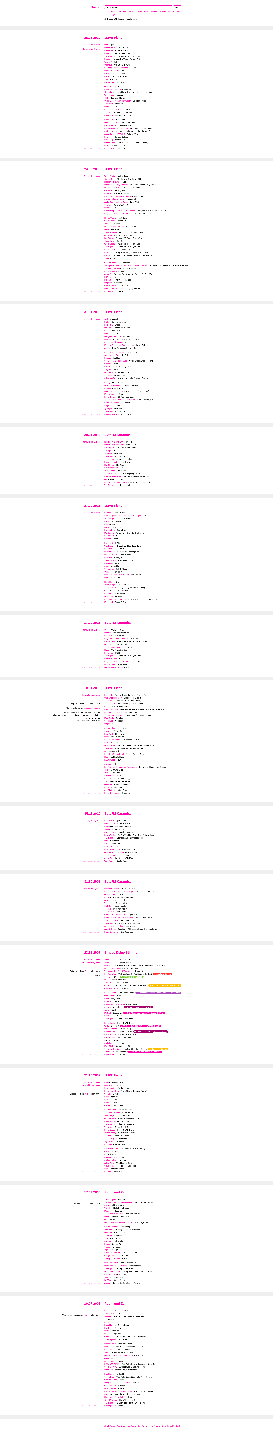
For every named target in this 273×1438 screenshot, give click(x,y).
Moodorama (109, 1350)
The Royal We (110, 588)
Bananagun (109, 53)
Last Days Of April (112, 849)
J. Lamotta (108, 104)
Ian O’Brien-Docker (112, 1271)
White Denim (109, 176)
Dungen (107, 633)
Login (113, 15)
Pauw (106, 566)
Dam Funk (108, 734)
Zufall (106, 15)
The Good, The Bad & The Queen (118, 971)
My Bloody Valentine (113, 89)
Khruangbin (109, 115)
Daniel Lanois (110, 1325)
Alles (106, 12)
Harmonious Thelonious (114, 288)
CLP (106, 926)
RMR (106, 146)
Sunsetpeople (110, 1406)
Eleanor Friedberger (112, 476)
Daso (106, 1217)
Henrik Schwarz (111, 1263)
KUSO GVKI (109, 68)
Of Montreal (109, 900)
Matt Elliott (108, 1046)
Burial (106, 998)
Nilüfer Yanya (110, 218)
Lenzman (108, 227)
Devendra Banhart (112, 968)
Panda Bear (109, 1055)
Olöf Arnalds (109, 996)
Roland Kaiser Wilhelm (114, 199)
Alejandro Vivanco (112, 1113)
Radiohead (109, 1043)
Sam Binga (109, 516)
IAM (106, 1100)
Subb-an (108, 731)
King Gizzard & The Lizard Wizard (118, 214)
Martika (107, 1311)
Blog (169, 12)
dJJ (105, 591)
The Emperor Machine (113, 1214)
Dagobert (108, 283)
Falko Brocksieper (112, 793)
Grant (106, 630)
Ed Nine (107, 277)
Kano (124, 915)
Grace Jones (109, 894)
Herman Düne (110, 965)
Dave (106, 229)
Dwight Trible (109, 1355)
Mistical (107, 1013)
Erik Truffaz (109, 367)
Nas (106, 757)
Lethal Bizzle (109, 1023)
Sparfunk (108, 1253)
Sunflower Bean (111, 414)
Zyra (118, 355)
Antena (107, 1283)
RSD (106, 980)
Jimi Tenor (108, 1230)
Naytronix (108, 527)
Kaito (106, 1205)
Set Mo (107, 361)
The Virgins (109, 903)
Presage (107, 764)
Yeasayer (108, 977)
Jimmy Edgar (109, 585)
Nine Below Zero (111, 555)
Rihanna (107, 388)
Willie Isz (108, 743)
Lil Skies (107, 188)
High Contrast (110, 1361)
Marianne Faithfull (112, 889)
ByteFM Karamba (151, 12)
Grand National (110, 1400)
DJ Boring (108, 140)
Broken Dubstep (111, 1160)
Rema (106, 107)
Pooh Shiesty (125, 101)
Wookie (107, 364)
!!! (105, 1040)
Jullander (108, 1316)
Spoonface (126, 1383)
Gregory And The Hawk (114, 852)
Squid (106, 79)
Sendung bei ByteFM (91, 442)
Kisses (107, 706)
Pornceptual (125, 68)
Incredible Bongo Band (114, 754)
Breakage (108, 1016)
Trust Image (109, 518)
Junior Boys (109, 1115)
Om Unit (107, 328)
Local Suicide (126, 196)
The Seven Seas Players (124, 892)
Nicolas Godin (110, 664)
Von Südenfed (110, 993)
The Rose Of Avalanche (114, 647)
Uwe (87, 1204)
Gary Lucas (128, 1391)
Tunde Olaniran (119, 926)
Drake (106, 322)
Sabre (106, 258)
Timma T (108, 62)
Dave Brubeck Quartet (113, 667)
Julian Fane (109, 1163)
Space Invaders (111, 776)
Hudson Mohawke (112, 182)
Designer (108, 336)
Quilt (106, 319)
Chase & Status (111, 915)
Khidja (107, 255)
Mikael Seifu (109, 378)
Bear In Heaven (111, 709)
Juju (106, 1250)
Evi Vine (107, 593)
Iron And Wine (110, 974)
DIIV (106, 391)
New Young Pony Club (113, 1397)
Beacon (107, 358)
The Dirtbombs (110, 459)
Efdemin (107, 1001)
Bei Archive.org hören (91, 695)
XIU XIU (107, 1208)
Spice (106, 1394)
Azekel (107, 348)
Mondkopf (108, 602)
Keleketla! (108, 50)
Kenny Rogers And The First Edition (119, 211)
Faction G (108, 695)
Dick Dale (108, 280)
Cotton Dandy (110, 1133)
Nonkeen (108, 339)
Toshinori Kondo (111, 960)
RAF (115, 1383)
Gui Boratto (109, 985)
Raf (116, 1256)
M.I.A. (106, 897)
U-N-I (106, 737)
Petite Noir (108, 543)
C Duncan (108, 190)
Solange (107, 205)
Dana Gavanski (110, 122)
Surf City (108, 906)
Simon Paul (109, 1377)
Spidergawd (109, 448)
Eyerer (107, 1227)
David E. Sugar (110, 832)
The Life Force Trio (126, 1355)
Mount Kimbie (110, 778)
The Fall (107, 909)
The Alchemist (125, 128)
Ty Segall (108, 408)
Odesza (107, 355)
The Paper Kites (111, 485)
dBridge (107, 1358)
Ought (107, 644)
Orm (106, 1220)
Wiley (106, 1026)
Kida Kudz (108, 109)
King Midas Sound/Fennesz (116, 638)
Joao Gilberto (110, 929)
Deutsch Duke (121, 361)
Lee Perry (108, 767)
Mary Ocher (109, 394)
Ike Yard (107, 1280)
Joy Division (109, 1141)
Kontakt (176, 12)
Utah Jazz (108, 698)
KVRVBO (121, 134)
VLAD (106, 1238)
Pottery (107, 73)
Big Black (108, 1144)
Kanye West (109, 760)
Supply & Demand (112, 1258)
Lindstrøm (108, 1266)
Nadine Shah (109, 48)
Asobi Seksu (109, 912)
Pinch (106, 137)
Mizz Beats (109, 718)
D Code (117, 1253)
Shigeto (107, 369)
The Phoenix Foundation (114, 855)
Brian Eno (108, 1004)
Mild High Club (110, 659)
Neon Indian (109, 823)
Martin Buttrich (110, 1274)
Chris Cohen (109, 241)
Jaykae (121, 109)
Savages (108, 450)
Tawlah (130, 917)
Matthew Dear (110, 1037)
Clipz (106, 1386)
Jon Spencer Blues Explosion (116, 265)
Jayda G (107, 274)
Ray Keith (108, 1370)
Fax (105, 1154)
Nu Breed (124, 202)
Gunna (119, 188)
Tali (114, 1386)
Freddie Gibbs (110, 128)
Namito (115, 1227)
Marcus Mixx (109, 641)
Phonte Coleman (126, 1222)
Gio (105, 479)
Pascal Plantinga (111, 1391)
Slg (105, 1319)
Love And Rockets (112, 385)
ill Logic (107, 1256)
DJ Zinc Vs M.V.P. (111, 1364)
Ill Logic (107, 1383)
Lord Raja (108, 325)
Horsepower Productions (126, 767)
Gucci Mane (109, 101)
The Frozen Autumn (112, 474)
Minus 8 (107, 1347)
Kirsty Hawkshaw (111, 1091)
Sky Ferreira (118, 391)
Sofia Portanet (110, 82)
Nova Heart (109, 582)
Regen (107, 724)
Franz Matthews (111, 196)
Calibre (107, 1105)
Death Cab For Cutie (126, 400)
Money (107, 382)
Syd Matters (109, 790)
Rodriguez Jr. (110, 131)
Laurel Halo (109, 291)
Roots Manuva (128, 345)
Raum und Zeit (115, 1192)
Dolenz (107, 185)
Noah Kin (108, 578)
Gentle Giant (109, 179)
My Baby (108, 552)
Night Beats (109, 465)
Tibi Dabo (108, 92)
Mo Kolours (109, 533)
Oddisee (107, 572)
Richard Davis (110, 1344)
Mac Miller (108, 575)
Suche (95, 7)
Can (106, 45)
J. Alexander (109, 704)
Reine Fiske (122, 599)
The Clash (108, 1127)
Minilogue (108, 1211)
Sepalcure (108, 721)
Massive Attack (110, 345)
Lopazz (107, 1334)
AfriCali (107, 112)
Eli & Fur (108, 252)
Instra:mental (109, 1088)
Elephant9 (108, 599)
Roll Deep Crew (111, 1029)
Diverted (107, 1241)
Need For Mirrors (111, 71)
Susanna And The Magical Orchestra (120, 1202)
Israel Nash (109, 596)
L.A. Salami (109, 148)
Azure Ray (108, 787)
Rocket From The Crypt (114, 442)
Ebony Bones (110, 397)
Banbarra (108, 59)
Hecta (106, 650)
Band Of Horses (111, 1032)
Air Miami (108, 1136)
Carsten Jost (109, 1337)
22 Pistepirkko (110, 1339)
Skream (107, 513)
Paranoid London (111, 403)
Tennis (107, 1277)
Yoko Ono (108, 400)
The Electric (109, 701)
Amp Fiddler (109, 983)
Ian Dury (108, 892)
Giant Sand (109, 784)
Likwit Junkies (110, 1388)
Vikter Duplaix (110, 1199)
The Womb (109, 569)
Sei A (106, 844)
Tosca (106, 1352)
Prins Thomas (110, 1121)
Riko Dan (118, 342)
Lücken (108, 1429)
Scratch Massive (111, 1149)
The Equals (109, 56)
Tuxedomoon (109, 471)
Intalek (107, 740)
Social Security (110, 1367)
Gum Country (110, 86)
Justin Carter (109, 202)
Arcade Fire (109, 1052)
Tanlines (107, 829)
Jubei (106, 224)
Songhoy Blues (110, 560)
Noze (106, 1331)
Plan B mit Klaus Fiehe (132, 12)
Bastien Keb (109, 530)
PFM (106, 331)
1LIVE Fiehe (115, 12)
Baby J (107, 917)
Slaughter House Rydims (115, 712)
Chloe (106, 1010)
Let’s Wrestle (109, 745)
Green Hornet (110, 263)
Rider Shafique (134, 516)
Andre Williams (140, 265)
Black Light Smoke (112, 250)
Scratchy (108, 1235)
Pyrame (107, 193)
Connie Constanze (112, 286)
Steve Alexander (111, 1166)
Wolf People (109, 861)
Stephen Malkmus (112, 268)
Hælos (107, 333)
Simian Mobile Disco (113, 1049)
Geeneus (108, 65)
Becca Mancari (110, 125)
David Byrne (120, 1004)
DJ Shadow (109, 1222)
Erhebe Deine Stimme (120, 952)
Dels (106, 751)
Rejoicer (107, 208)
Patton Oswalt (110, 1034)
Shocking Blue (110, 549)
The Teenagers (110, 1139)
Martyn (107, 521)
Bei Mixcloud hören (92, 45)
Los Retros (109, 238)
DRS (119, 227)
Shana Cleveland (111, 232)
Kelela (107, 524)
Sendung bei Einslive (91, 49)
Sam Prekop (109, 1313)
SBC (106, 781)
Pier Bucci (108, 1328)
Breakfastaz (109, 1374)
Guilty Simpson (121, 185)
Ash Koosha (109, 375)
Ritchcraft (116, 740)
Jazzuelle (108, 134)
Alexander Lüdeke (92, 708)
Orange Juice (110, 1118)
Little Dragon (123, 575)
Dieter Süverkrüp (111, 932)
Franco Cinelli (110, 728)
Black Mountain (110, 271)
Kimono (107, 1172)
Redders (122, 516)
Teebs (106, 770)
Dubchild (108, 1232)
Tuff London (109, 95)
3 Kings (107, 1094)
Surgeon (108, 406)
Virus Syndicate (111, 920)
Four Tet (117, 336)
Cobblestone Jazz (112, 988)
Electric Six (109, 821)
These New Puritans (113, 715)
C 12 (106, 98)
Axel (87, 704)
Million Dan (119, 917)
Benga (107, 1244)
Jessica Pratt (109, 235)
